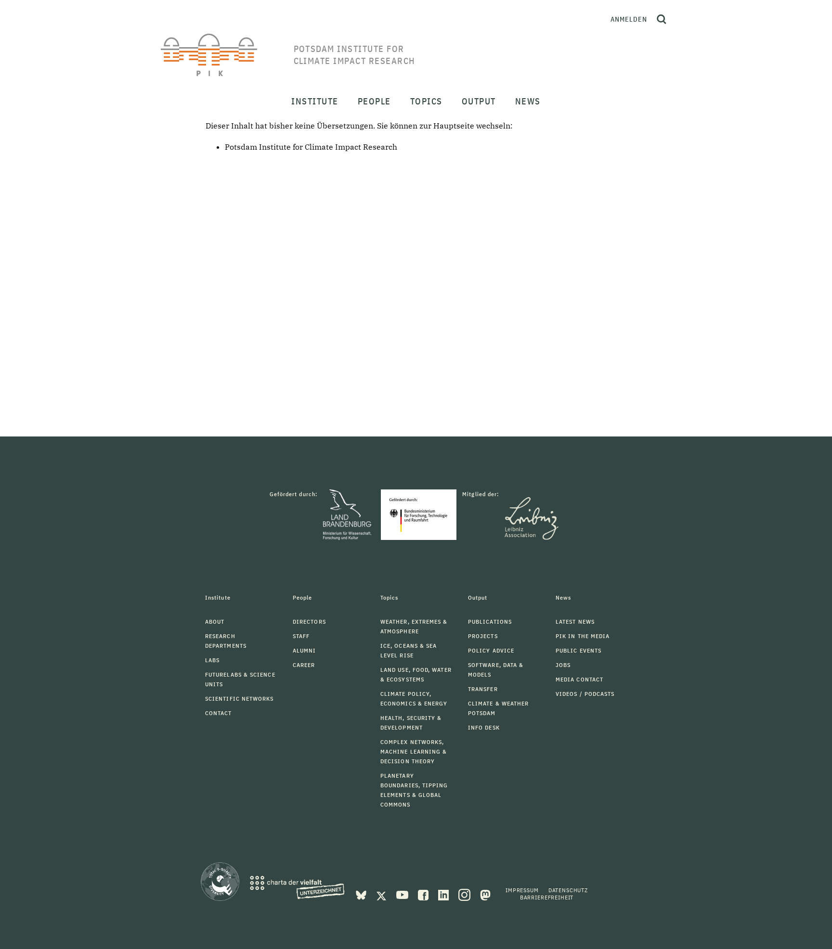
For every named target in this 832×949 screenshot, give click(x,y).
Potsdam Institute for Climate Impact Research (311, 147)
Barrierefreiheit (546, 897)
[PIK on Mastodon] (485, 894)
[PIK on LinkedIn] (444, 894)
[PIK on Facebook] (424, 894)
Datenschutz (568, 890)
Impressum (522, 890)
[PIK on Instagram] (465, 894)
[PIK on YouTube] (403, 894)
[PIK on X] (382, 894)
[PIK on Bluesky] (362, 894)
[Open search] (661, 19)
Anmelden (629, 19)
